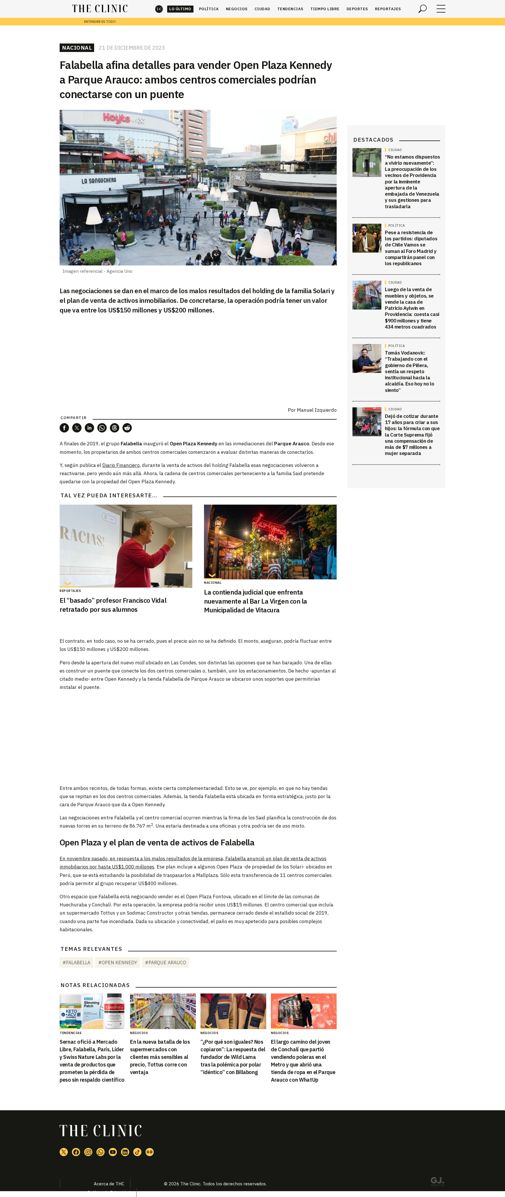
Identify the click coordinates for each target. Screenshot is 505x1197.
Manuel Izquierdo (317, 410)
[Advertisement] (198, 737)
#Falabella (76, 962)
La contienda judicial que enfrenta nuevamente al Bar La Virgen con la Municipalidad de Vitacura (255, 601)
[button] (64, 427)
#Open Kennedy (117, 962)
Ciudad (262, 8)
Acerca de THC (109, 1183)
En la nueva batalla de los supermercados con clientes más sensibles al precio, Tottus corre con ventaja (160, 1057)
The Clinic (159, 9)
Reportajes (388, 8)
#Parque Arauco (165, 962)
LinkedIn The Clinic (125, 1152)
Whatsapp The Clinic (100, 1152)
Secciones (441, 9)
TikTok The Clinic (137, 1152)
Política (209, 8)
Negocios (237, 8)
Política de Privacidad (108, 1192)
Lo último (180, 8)
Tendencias (290, 8)
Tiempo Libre (325, 8)
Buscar (422, 9)
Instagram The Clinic (88, 1152)
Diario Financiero (121, 465)
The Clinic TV (113, 1152)
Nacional (77, 47)
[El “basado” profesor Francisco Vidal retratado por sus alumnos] (126, 546)
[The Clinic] (99, 9)
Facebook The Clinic (76, 1152)
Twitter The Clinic (64, 1152)
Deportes (357, 8)
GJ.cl (437, 1182)
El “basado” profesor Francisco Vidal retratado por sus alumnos (113, 605)
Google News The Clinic (150, 1152)
